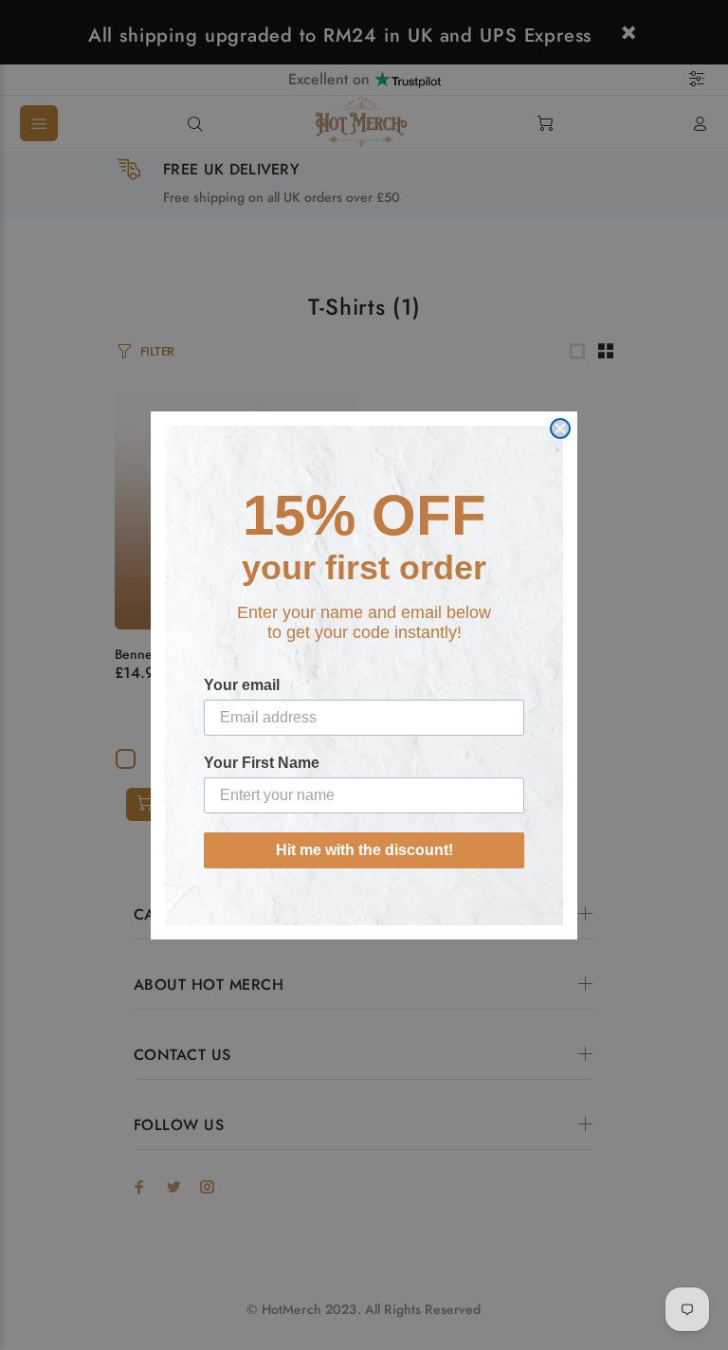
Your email (242, 685)
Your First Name (261, 763)
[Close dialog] (560, 428)
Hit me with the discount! (364, 850)
